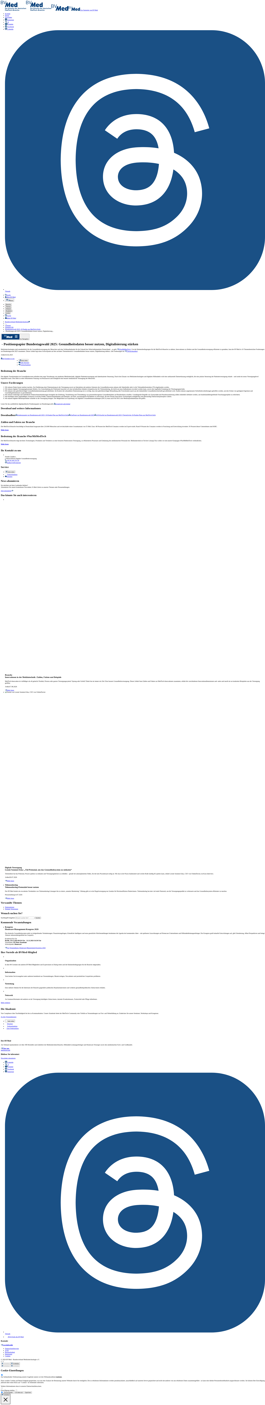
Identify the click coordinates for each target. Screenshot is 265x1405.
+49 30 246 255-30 (12, 460)
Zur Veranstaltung (26, 948)
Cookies (7, 1356)
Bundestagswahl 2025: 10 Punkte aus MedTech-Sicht (22, 329)
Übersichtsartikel (131, 351)
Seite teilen (10, 1021)
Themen (8, 325)
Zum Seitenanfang (13, 1028)
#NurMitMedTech (125, 349)
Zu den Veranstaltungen (8, 1017)
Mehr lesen (10, 690)
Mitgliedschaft (5, 1050)
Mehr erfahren (5, 1003)
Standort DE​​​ (9, 327)
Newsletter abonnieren (8, 1058)
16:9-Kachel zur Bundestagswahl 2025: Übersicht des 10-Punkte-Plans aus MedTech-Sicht (126, 415)
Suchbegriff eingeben (8, 918)
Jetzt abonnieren (6, 491)
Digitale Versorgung (11, 909)
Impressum (8, 1354)
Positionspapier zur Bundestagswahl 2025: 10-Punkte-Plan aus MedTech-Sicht (43, 415)
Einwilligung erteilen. (8, 1390)
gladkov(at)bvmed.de (14, 463)
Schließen (6, 1363)
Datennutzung (9, 907)
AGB (7, 1350)
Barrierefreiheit (10, 1352)
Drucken (9, 476)
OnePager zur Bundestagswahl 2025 (82, 415)
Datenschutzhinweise (12, 1348)
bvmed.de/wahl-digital (63, 404)
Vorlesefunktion (12, 474)
